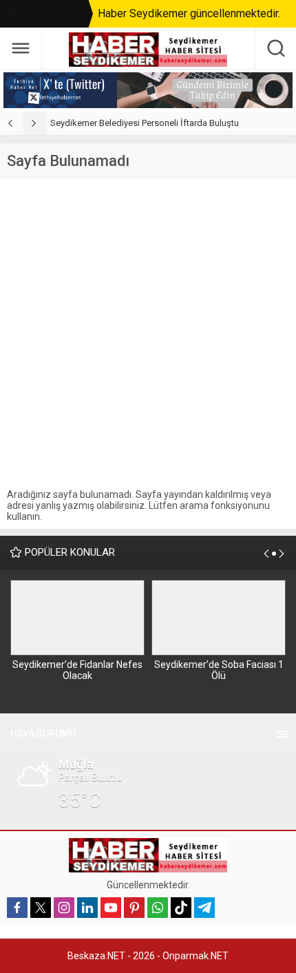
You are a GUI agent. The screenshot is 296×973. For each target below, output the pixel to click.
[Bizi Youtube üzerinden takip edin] (111, 907)
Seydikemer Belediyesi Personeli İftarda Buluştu (144, 123)
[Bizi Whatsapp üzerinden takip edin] (157, 907)
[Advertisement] (148, 334)
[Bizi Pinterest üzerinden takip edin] (134, 907)
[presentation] (11, 123)
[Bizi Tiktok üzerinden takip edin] (181, 907)
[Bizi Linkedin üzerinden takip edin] (87, 907)
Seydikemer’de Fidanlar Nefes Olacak (77, 670)
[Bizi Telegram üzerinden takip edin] (204, 907)
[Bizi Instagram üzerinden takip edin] (64, 907)
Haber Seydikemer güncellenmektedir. (189, 13)
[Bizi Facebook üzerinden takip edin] (17, 907)
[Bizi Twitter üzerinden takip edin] (40, 907)
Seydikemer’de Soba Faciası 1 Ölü (219, 670)
